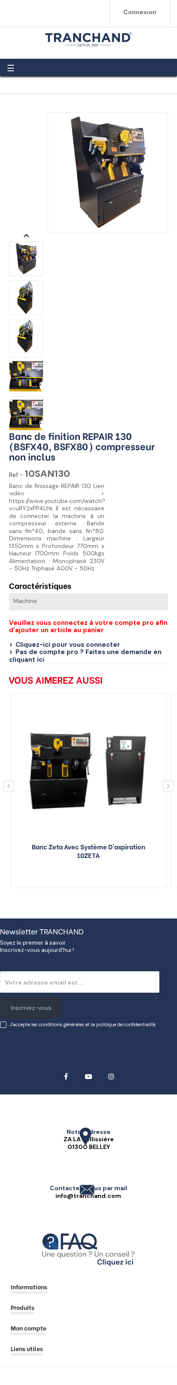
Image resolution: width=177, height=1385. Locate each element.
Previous (26, 437)
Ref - (16, 475)
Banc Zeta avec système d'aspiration (88, 846)
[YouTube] (88, 1076)
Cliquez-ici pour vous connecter (67, 644)
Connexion (139, 12)
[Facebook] (66, 1076)
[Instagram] (111, 1076)
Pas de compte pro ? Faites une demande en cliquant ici (85, 656)
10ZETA (88, 855)
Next (26, 235)
